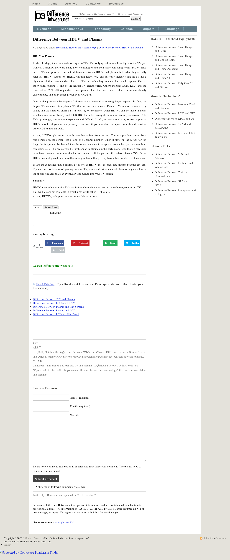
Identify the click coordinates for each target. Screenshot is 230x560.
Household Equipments (69, 47)
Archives (71, 3)
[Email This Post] (34, 284)
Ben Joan (55, 213)
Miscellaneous (72, 28)
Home (36, 3)
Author (38, 207)
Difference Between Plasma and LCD (54, 310)
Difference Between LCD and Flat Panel (56, 314)
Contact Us (93, 3)
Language (172, 28)
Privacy (7, 544)
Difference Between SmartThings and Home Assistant (173, 67)
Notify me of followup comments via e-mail (61, 487)
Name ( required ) (80, 397)
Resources (116, 3)
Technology (102, 28)
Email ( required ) (80, 406)
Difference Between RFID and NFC (175, 113)
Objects (149, 28)
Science (127, 28)
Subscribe (208, 538)
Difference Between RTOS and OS (174, 118)
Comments (220, 538)
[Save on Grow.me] (99, 243)
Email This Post (45, 284)
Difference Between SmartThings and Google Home (173, 57)
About (53, 3)
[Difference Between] (52, 21)
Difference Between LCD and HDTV (54, 303)
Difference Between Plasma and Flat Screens (58, 306)
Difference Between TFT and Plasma (54, 299)
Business (44, 28)
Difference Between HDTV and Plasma (121, 47)
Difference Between (32, 538)
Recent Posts (51, 207)
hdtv (57, 522)
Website (74, 415)
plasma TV (67, 522)
